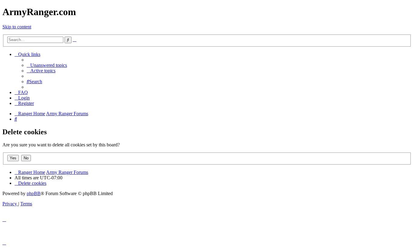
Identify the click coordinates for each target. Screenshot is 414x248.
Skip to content (16, 26)
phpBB (34, 193)
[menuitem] (47, 65)
